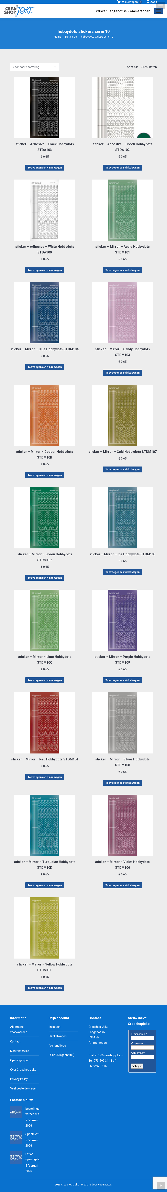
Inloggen (54, 1026)
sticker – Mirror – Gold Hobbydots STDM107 (122, 452)
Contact (15, 1041)
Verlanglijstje (57, 1045)
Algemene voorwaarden (18, 1029)
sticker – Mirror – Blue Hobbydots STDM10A (44, 349)
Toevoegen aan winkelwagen (45, 167)
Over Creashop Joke (23, 1069)
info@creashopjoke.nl (109, 1055)
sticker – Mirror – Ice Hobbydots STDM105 (122, 554)
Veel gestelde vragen (23, 1088)
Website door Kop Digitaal (96, 1184)
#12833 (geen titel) (61, 1055)
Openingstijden (20, 1060)
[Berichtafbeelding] (16, 1112)
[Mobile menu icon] (160, 5)
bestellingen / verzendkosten (35, 1111)
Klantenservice (19, 1050)
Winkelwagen (131, 1)
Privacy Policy (19, 1079)
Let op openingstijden (34, 1156)
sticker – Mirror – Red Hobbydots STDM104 (44, 759)
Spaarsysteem (34, 1134)
